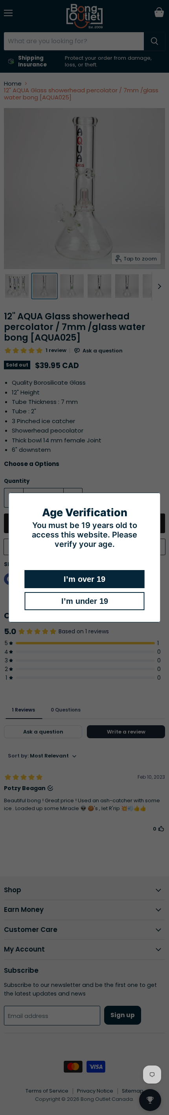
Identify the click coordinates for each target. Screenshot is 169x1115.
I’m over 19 (84, 579)
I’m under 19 (84, 601)
